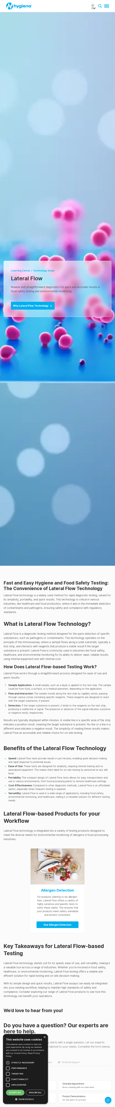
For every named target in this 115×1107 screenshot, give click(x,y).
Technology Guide (44, 270)
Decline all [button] (35, 1092)
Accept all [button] (15, 1092)
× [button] (44, 1037)
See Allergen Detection (57, 924)
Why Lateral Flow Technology (30, 305)
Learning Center (20, 270)
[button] (100, 6)
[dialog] (25, 1069)
